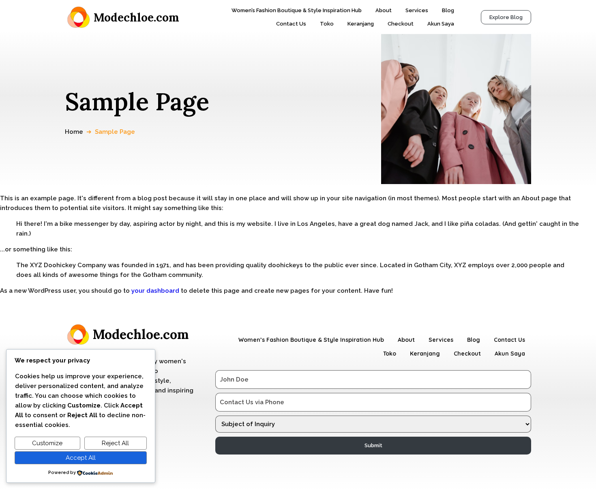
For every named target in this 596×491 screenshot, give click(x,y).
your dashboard (155, 290)
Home (74, 131)
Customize (47, 443)
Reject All (115, 443)
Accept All (81, 457)
